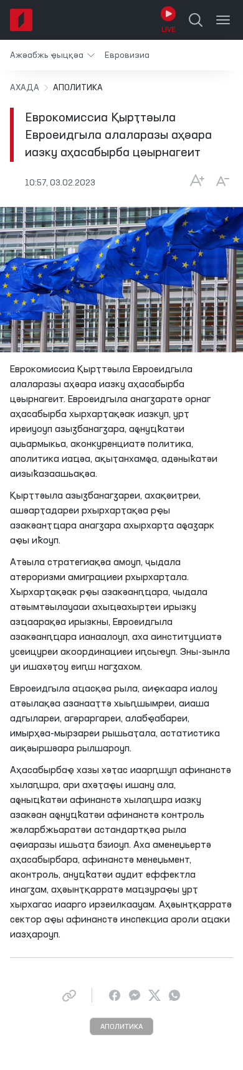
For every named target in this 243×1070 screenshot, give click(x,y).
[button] (52, 55)
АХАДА (24, 87)
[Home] (21, 20)
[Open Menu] (223, 20)
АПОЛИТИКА (121, 1027)
